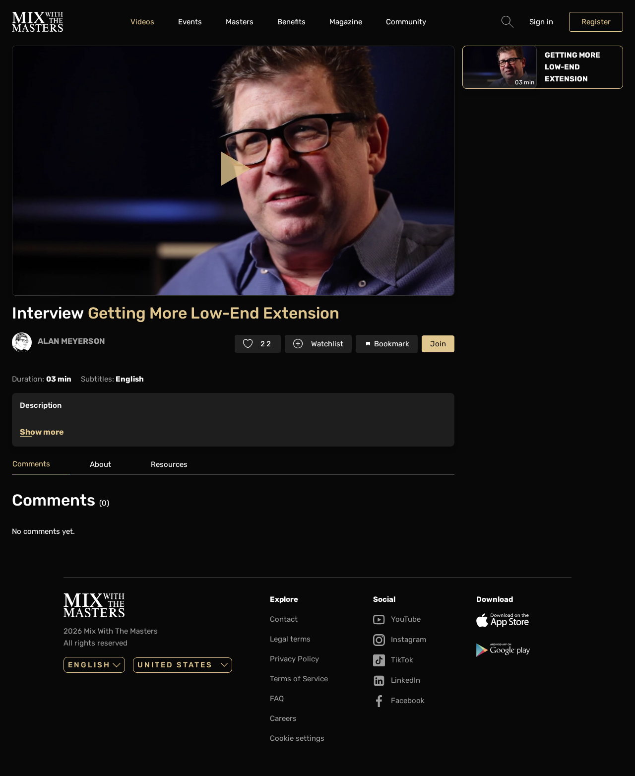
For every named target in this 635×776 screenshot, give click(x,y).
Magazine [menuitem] (345, 21)
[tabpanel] (233, 513)
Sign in (541, 21)
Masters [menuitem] (240, 21)
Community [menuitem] (406, 21)
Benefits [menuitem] (291, 21)
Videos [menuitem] (142, 21)
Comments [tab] (31, 463)
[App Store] (524, 620)
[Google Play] (524, 650)
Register (596, 21)
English (89, 664)
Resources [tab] (169, 464)
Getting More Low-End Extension (572, 67)
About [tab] (100, 464)
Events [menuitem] (190, 21)
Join (438, 343)
